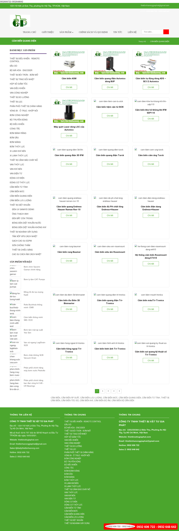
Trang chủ (29, 32)
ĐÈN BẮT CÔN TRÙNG (22, 218)
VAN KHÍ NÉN (16, 169)
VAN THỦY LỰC (17, 164)
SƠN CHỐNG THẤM (21, 245)
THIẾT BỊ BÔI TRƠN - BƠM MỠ (24, 74)
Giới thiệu (48, 32)
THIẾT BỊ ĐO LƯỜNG (19, 97)
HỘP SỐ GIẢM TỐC (19, 83)
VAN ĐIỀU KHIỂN (17, 88)
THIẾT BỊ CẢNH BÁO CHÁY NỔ (24, 160)
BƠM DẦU (14, 137)
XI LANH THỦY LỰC (19, 155)
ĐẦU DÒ (13, 65)
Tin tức (117, 32)
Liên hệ (132, 32)
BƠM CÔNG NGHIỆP (19, 115)
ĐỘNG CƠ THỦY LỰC (20, 182)
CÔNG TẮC (15, 128)
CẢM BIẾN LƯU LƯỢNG (20, 200)
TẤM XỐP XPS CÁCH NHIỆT (24, 236)
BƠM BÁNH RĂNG (18, 133)
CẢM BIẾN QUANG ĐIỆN (159, 41)
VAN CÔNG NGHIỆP (19, 92)
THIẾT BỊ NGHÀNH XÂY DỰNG (23, 231)
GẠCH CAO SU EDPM (22, 240)
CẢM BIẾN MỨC (17, 191)
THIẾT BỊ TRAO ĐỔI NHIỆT (22, 79)
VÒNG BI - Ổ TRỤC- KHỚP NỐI (24, 110)
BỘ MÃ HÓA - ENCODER (21, 70)
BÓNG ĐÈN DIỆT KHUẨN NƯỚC (26, 222)
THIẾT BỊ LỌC (16, 101)
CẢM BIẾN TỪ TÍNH (19, 186)
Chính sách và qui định (93, 32)
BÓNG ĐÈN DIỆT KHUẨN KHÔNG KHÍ (29, 227)
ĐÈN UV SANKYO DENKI (23, 209)
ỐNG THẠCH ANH (20, 213)
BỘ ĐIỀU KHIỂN (17, 124)
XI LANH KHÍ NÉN (18, 151)
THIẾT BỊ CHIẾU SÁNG (22, 249)
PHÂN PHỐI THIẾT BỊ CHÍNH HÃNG (26, 106)
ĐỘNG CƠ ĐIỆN (17, 177)
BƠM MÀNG (15, 142)
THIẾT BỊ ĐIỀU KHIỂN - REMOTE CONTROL (25, 60)
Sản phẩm (66, 32)
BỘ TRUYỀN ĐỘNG (19, 119)
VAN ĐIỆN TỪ (16, 173)
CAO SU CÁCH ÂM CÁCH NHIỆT (26, 254)
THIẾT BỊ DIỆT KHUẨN (20, 204)
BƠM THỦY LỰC (17, 146)
